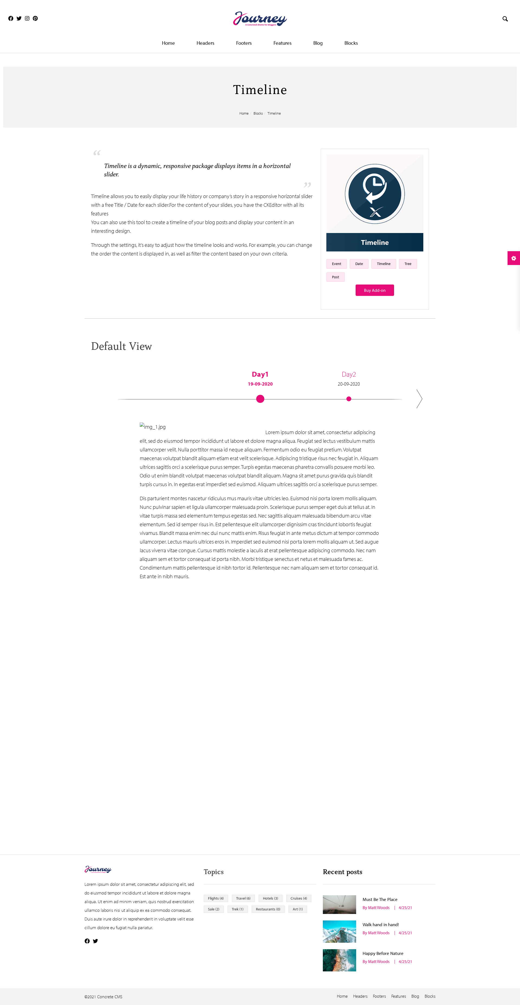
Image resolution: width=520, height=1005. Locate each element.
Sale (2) (213, 909)
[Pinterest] (35, 18)
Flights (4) (216, 898)
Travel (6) (243, 898)
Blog (318, 43)
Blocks (351, 43)
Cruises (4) (299, 898)
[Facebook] (10, 18)
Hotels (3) (270, 898)
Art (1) (298, 909)
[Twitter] (19, 18)
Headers (205, 43)
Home (168, 43)
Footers (244, 43)
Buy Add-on (375, 290)
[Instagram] (27, 18)
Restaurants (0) (268, 909)
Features (283, 43)
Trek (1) (237, 909)
